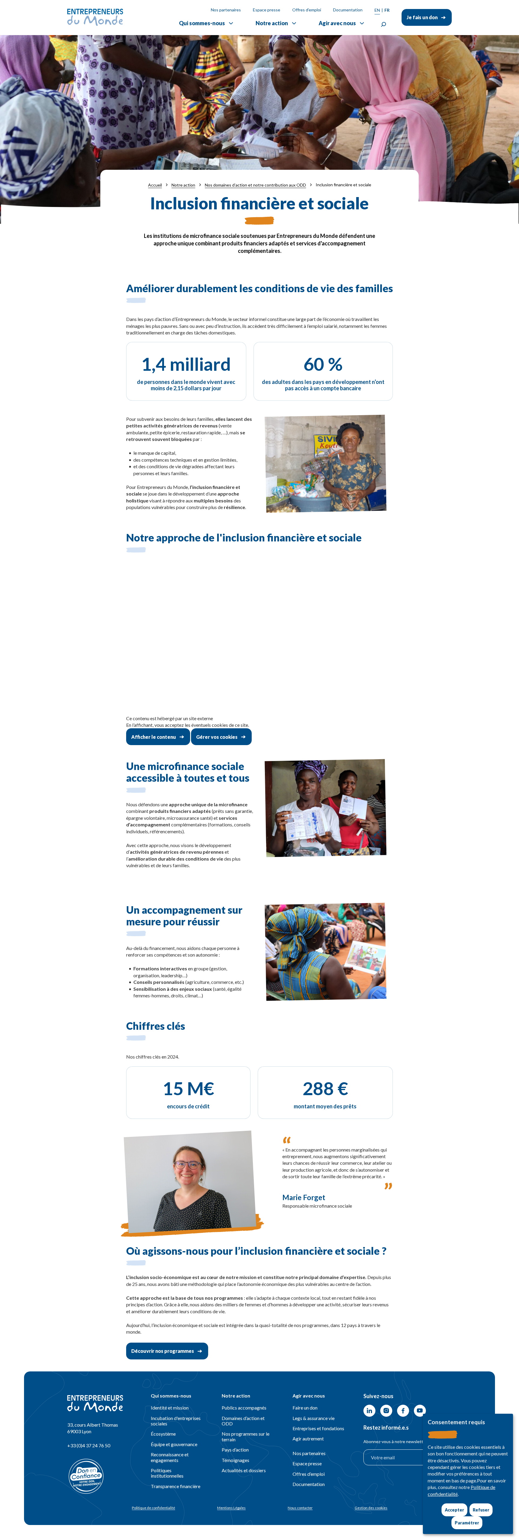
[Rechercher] (384, 25)
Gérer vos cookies (217, 737)
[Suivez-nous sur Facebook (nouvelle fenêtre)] (403, 1411)
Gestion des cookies (371, 1508)
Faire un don (305, 1407)
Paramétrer (467, 1522)
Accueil (155, 184)
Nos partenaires (226, 9)
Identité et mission (170, 1407)
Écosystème (163, 1434)
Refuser (481, 1509)
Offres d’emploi (306, 9)
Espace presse (266, 9)
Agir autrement (308, 1438)
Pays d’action (235, 1449)
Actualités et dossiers (244, 1470)
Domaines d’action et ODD (243, 1420)
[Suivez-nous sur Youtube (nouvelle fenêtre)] (420, 1411)
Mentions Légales (231, 1508)
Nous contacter (300, 1508)
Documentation (348, 9)
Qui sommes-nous (202, 23)
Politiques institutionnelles (167, 1473)
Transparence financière (175, 1486)
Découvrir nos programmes (162, 1351)
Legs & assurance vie (314, 1418)
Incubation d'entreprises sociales (176, 1420)
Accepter (454, 1509)
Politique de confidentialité (153, 1508)
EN (377, 10)
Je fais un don (422, 17)
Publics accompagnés (244, 1407)
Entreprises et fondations (318, 1428)
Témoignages (235, 1460)
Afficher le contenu (153, 737)
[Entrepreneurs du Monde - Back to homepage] (95, 17)
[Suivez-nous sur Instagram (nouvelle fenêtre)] (386, 1411)
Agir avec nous (337, 23)
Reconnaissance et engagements (170, 1457)
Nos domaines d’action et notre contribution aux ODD (255, 184)
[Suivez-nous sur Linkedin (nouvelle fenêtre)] (369, 1411)
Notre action (272, 23)
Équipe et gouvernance (174, 1444)
